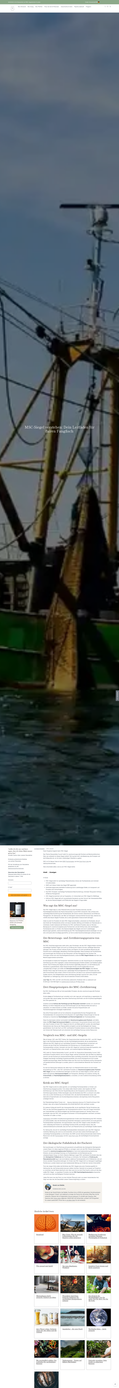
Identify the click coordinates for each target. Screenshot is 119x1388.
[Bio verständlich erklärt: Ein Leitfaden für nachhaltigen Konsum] (46, 1349)
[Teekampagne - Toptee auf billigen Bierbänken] (72, 1349)
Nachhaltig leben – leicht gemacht (97, 1329)
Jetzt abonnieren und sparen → (20, 895)
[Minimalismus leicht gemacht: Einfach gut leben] (46, 1284)
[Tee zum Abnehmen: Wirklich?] (72, 1254)
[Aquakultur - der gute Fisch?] (72, 1317)
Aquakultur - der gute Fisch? (72, 1329)
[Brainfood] (46, 1223)
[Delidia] (12, 8)
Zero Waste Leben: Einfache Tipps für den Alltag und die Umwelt (46, 1330)
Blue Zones (81, 982)
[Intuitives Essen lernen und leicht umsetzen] (99, 1254)
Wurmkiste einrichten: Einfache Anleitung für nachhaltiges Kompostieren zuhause (72, 1298)
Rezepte (90, 1196)
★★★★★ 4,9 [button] (117, 696)
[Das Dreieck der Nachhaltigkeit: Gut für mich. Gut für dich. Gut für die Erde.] (99, 1284)
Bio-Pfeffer (38, 6)
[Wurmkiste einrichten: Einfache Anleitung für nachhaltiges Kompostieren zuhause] (72, 1284)
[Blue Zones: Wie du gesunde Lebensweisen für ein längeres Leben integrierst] (72, 1223)
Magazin (88, 6)
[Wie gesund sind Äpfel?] (46, 1254)
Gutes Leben (57, 1198)
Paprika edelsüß (79, 6)
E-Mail (10, 887)
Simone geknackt (73, 1196)
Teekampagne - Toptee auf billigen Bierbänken (72, 1361)
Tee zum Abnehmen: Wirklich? (69, 1267)
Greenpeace (46, 1118)
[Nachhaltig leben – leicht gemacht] (99, 1317)
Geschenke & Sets (66, 6)
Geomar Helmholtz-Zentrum (75, 1102)
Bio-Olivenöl (22, 6)
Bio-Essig (30, 6)
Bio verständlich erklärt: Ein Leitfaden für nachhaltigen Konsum (46, 1362)
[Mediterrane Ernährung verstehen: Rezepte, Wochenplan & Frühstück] (99, 1223)
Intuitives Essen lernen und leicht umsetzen (98, 1267)
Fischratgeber (59, 1136)
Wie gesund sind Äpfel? (44, 1266)
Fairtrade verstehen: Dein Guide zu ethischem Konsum (98, 1362)
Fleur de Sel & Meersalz (51, 6)
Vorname (10, 880)
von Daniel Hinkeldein (39, 848)
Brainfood (40, 1234)
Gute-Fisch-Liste (84, 861)
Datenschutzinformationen (16, 868)
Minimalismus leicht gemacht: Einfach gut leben (46, 1296)
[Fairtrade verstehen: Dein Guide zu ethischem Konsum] (99, 1349)
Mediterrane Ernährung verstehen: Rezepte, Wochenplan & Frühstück (98, 1236)
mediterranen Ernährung (68, 982)
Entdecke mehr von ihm (59, 1188)
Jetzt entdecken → (16, 927)
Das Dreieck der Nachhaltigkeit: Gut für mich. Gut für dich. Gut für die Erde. (98, 1298)
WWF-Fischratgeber (68, 861)
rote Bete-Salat (70, 1200)
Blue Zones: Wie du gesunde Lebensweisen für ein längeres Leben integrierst (72, 1236)
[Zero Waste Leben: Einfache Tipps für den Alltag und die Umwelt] (46, 1317)
